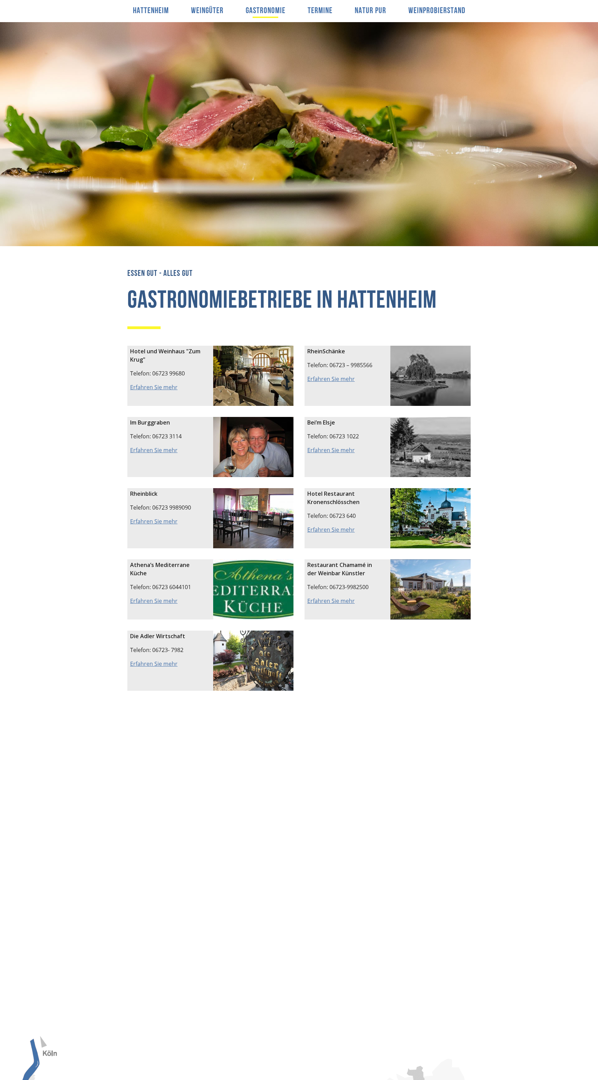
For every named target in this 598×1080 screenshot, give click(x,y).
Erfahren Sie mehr (154, 387)
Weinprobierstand (436, 11)
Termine (320, 11)
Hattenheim (151, 11)
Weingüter (207, 11)
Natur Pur (370, 11)
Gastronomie (266, 11)
